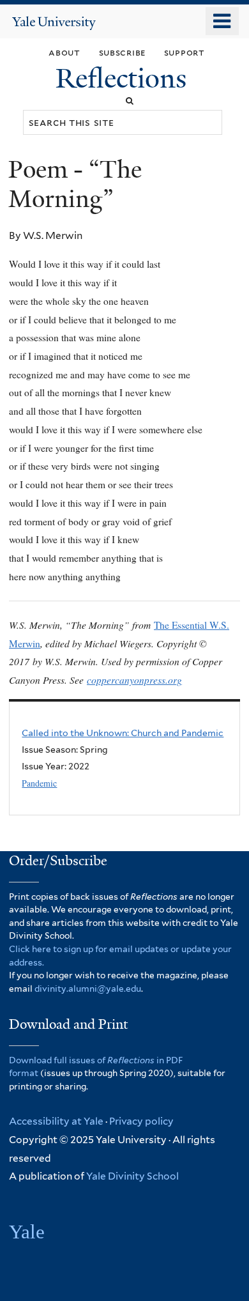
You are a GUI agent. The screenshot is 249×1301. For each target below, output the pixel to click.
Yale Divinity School (132, 1176)
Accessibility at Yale (56, 1121)
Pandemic (39, 783)
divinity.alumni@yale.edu (87, 988)
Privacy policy (141, 1121)
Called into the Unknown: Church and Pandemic (122, 733)
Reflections (124, 78)
